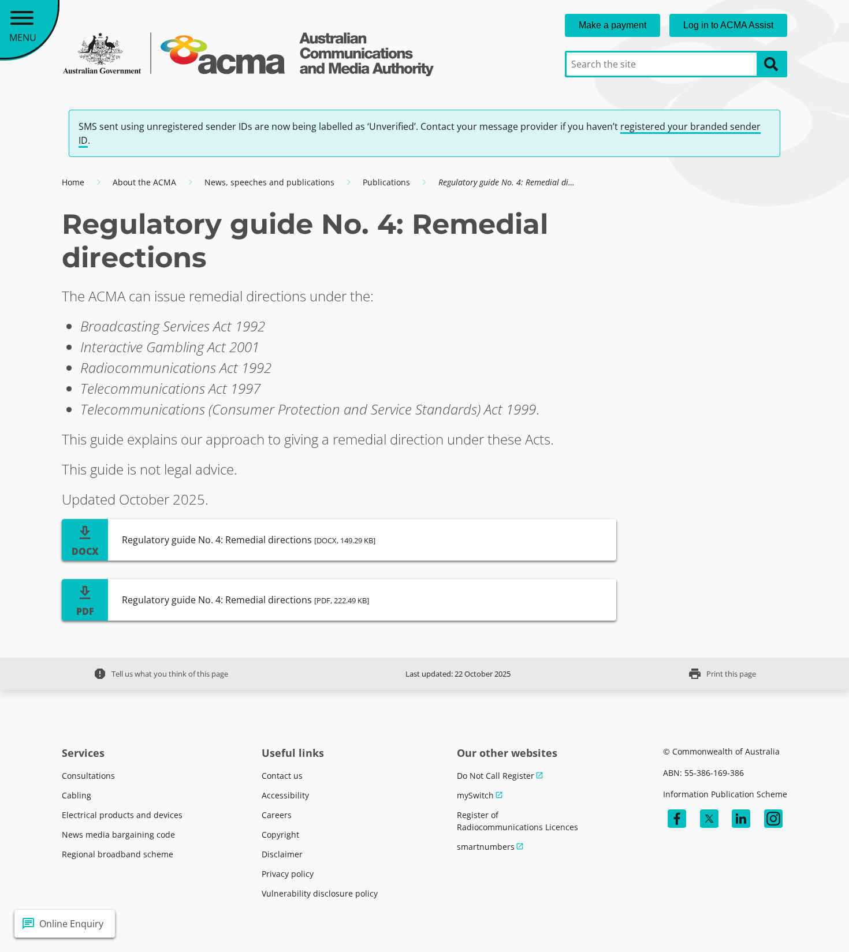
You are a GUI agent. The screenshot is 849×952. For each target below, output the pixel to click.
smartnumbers (486, 846)
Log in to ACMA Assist (728, 25)
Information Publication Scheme (725, 794)
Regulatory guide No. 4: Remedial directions (248, 539)
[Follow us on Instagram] (773, 818)
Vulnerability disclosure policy (320, 893)
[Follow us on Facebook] (677, 818)
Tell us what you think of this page (160, 674)
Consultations (88, 775)
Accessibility (285, 795)
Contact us (282, 775)
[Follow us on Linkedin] (741, 818)
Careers (277, 814)
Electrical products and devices (122, 814)
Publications (386, 182)
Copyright (280, 834)
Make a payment (612, 25)
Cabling (76, 795)
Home (73, 182)
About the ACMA (144, 182)
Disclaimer (282, 854)
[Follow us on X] (709, 818)
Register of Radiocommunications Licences (517, 820)
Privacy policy (288, 873)
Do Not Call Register (495, 775)
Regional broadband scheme (117, 854)
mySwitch (475, 795)
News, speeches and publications (269, 182)
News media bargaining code (118, 834)
